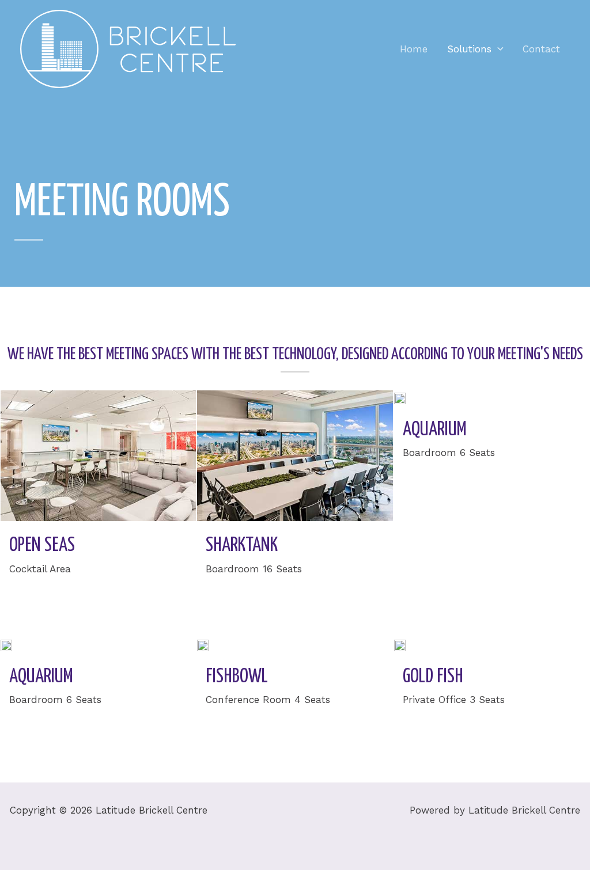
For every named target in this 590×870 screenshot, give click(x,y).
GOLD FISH (433, 676)
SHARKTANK (242, 545)
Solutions (469, 49)
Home (414, 49)
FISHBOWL (237, 676)
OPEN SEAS (42, 545)
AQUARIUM (435, 429)
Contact (541, 49)
